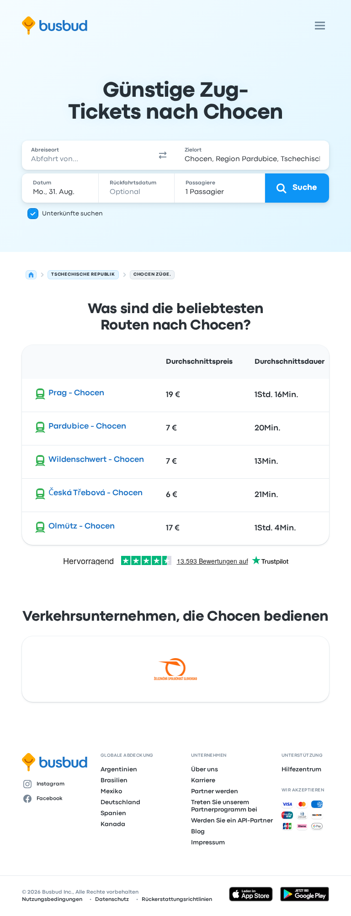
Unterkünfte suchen (72, 213)
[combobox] (86, 155)
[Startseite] (31, 274)
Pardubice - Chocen (87, 426)
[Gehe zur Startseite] (54, 25)
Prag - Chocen (76, 393)
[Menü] (320, 25)
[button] (162, 155)
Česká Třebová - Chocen (95, 493)
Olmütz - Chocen (81, 526)
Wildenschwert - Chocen (96, 459)
